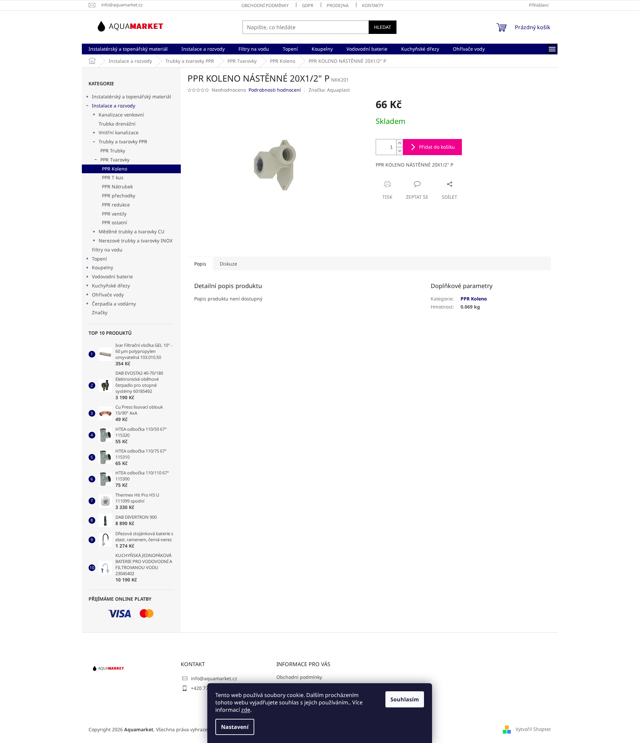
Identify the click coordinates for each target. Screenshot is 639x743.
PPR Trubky (112, 150)
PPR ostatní (114, 222)
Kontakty (372, 5)
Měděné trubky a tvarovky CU (131, 231)
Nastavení (235, 727)
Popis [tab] (200, 264)
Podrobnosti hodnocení (275, 90)
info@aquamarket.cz (214, 678)
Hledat (382, 27)
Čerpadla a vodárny (114, 303)
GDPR (307, 5)
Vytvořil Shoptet (533, 729)
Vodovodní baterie (112, 276)
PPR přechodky (118, 195)
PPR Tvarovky (114, 159)
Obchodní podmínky (265, 5)
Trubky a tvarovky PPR (123, 141)
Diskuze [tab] (228, 264)
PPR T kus (112, 177)
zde (245, 709)
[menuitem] (128, 49)
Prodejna (338, 5)
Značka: (329, 90)
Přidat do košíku (437, 147)
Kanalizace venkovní (121, 114)
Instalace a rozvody (113, 105)
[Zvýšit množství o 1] (399, 143)
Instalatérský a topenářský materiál (131, 96)
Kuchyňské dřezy (111, 285)
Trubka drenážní (117, 124)
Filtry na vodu (107, 249)
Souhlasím (404, 699)
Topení (99, 259)
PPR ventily (114, 214)
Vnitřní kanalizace (119, 132)
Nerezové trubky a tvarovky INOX (135, 240)
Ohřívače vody (108, 294)
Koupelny (102, 267)
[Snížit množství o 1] (399, 151)
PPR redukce (116, 204)
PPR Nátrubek (117, 186)
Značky (99, 312)
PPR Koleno (114, 169)
